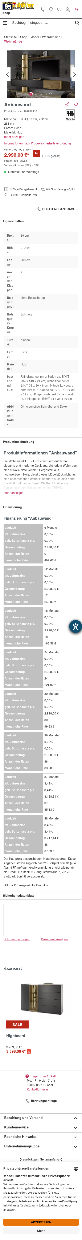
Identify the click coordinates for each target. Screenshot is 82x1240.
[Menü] (5, 23)
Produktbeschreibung (18, 441)
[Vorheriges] (7, 74)
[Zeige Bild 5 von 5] (50, 94)
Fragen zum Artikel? (43, 1076)
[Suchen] (77, 23)
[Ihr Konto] (67, 9)
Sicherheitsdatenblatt (18, 895)
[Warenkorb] (76, 9)
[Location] (51, 9)
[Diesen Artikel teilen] (67, 104)
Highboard (15, 1035)
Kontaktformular (37, 1089)
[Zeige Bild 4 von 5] (46, 94)
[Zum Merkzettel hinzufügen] (76, 104)
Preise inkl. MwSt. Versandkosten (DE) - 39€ (21, 163)
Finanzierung (12, 507)
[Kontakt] (42, 9)
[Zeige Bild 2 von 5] (36, 94)
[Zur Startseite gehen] (18, 6)
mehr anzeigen (14, 137)
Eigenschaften (13, 221)
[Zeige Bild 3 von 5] (41, 94)
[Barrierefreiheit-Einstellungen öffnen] (75, 626)
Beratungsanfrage (58, 209)
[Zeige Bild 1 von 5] (31, 94)
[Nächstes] (74, 74)
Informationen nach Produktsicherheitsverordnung (37, 143)
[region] (41, 74)
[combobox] (41, 23)
